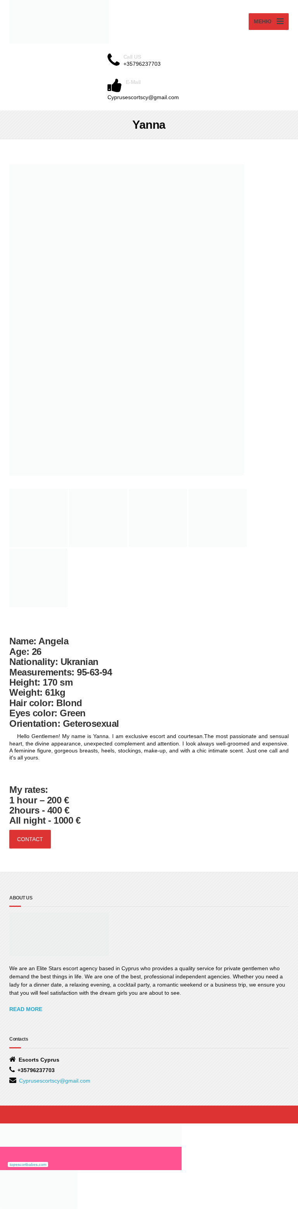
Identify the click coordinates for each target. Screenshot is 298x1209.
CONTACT (30, 839)
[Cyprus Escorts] (91, 1134)
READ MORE (25, 1009)
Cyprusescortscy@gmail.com (54, 1081)
